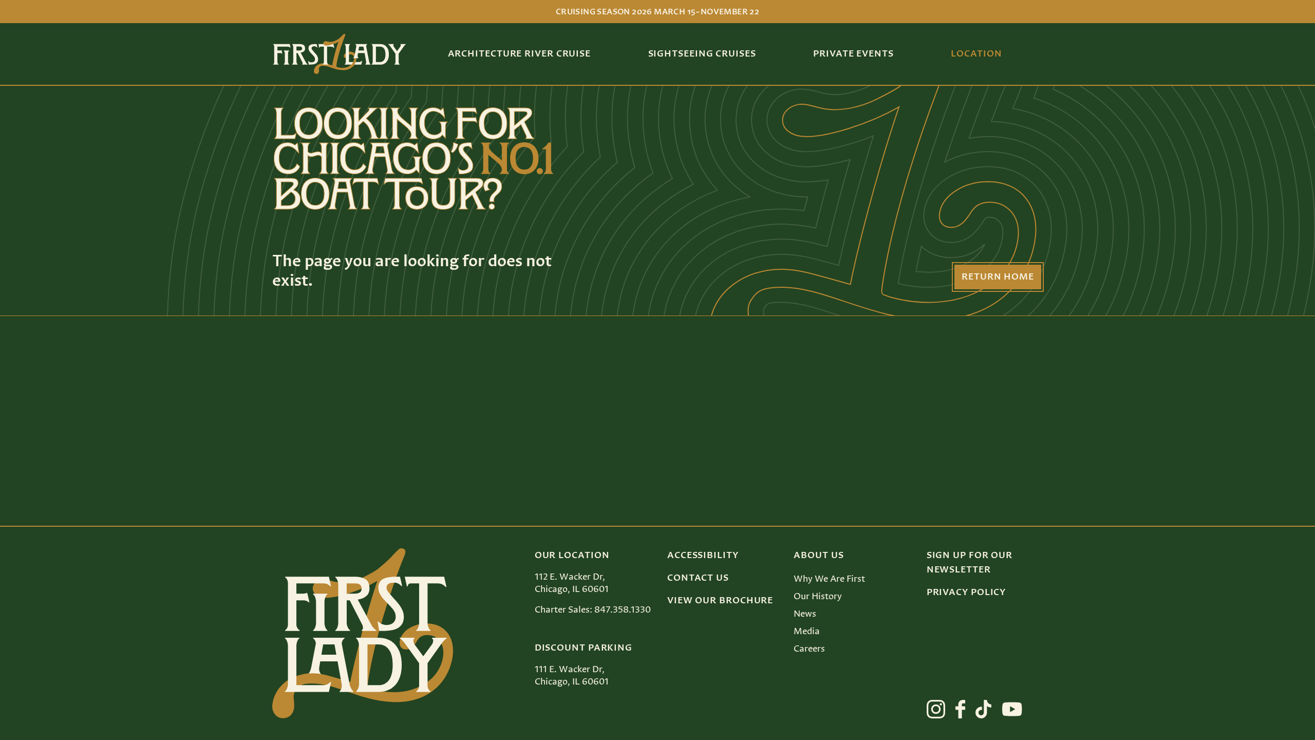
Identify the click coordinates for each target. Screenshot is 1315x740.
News (805, 614)
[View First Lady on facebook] (960, 709)
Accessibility (703, 555)
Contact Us (698, 578)
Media (807, 631)
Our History (818, 596)
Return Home (998, 277)
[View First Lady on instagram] (936, 709)
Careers (809, 649)
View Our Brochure (720, 600)
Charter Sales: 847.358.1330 (593, 610)
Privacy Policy (966, 592)
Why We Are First (829, 579)
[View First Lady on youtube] (1012, 709)
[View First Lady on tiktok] (983, 709)
